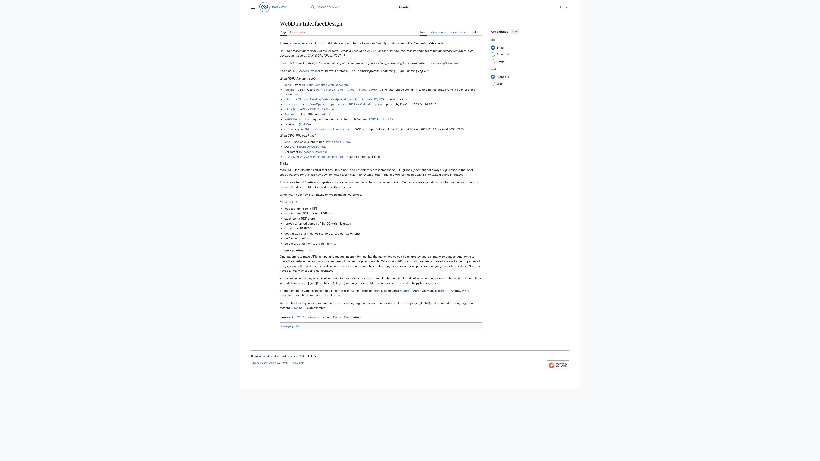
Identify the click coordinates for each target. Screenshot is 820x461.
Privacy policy (259, 363)
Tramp (442, 290)
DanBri (337, 317)
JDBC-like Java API (381, 119)
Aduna (325, 114)
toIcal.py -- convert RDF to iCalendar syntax (352, 104)
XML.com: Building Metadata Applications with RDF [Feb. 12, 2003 (340, 99)
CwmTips (315, 104)
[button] (252, 7)
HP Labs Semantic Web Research (325, 84)
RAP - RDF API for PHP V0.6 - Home (309, 109)
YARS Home (292, 119)
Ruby (362, 89)
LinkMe (305, 124)
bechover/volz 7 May (312, 146)
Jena (287, 84)
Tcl (341, 89)
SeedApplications (388, 43)
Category (287, 326)
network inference (315, 151)
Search (403, 7)
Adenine (297, 307)
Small (500, 47)
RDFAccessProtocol (306, 71)
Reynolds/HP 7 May (338, 141)
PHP (374, 89)
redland (289, 89)
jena (287, 141)
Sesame (290, 114)
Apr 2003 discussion (305, 317)
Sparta (404, 290)
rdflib (287, 99)
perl (318, 89)
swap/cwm (291, 104)
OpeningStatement (446, 63)
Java (351, 89)
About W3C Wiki (278, 363)
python (330, 89)
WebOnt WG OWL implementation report (315, 156)
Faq (298, 326)
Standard (503, 54)
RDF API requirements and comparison (323, 129)
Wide (500, 83)
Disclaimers (297, 363)
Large (501, 61)
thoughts (285, 295)
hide (515, 31)
